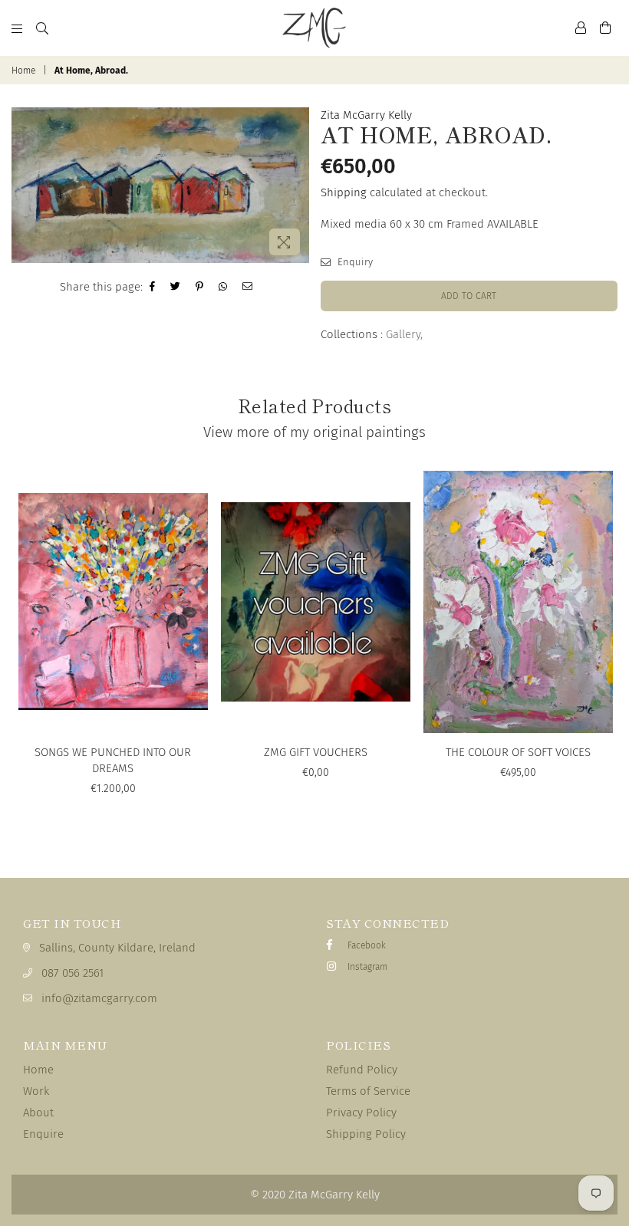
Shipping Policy (366, 1134)
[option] (160, 185)
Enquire (43, 1134)
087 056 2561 (72, 973)
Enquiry (353, 262)
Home (23, 70)
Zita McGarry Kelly (366, 115)
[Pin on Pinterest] (200, 286)
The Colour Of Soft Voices (518, 752)
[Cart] (605, 27)
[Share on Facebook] (153, 286)
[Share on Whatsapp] (223, 286)
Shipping (344, 192)
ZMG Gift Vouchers (315, 752)
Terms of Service (368, 1091)
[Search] (42, 27)
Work (36, 1091)
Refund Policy (361, 1069)
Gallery (403, 334)
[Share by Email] (248, 286)
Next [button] (604, 650)
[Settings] (580, 27)
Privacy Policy (361, 1112)
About (38, 1112)
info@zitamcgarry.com (99, 998)
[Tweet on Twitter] (175, 286)
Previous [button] (25, 650)
